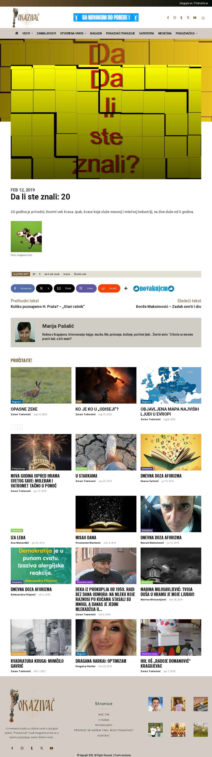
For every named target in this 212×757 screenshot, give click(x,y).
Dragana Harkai (85, 666)
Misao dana (86, 537)
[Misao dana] (106, 514)
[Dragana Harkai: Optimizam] (106, 637)
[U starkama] (106, 452)
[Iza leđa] (41, 514)
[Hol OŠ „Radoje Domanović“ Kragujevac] (171, 637)
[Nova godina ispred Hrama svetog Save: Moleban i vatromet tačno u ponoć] (41, 452)
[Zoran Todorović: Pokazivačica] (201, 704)
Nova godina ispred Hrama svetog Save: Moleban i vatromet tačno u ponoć (35, 481)
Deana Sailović (150, 480)
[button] (203, 18)
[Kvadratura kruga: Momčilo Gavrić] (41, 637)
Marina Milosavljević (153, 599)
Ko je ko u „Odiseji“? (97, 409)
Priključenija (18, 468)
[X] (188, 17)
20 (34, 274)
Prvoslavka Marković (88, 542)
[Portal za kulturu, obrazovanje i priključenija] (25, 18)
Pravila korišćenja (122, 755)
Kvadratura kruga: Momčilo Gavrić (37, 663)
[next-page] (20, 427)
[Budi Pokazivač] (155, 730)
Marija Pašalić (58, 326)
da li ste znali (52, 274)
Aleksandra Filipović (23, 594)
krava (67, 274)
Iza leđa (18, 537)
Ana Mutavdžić (20, 542)
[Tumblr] (181, 17)
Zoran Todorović (21, 414)
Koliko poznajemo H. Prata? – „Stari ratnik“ (48, 306)
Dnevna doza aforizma (161, 476)
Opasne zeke (24, 409)
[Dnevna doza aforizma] (171, 452)
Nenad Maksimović (152, 542)
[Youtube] (195, 17)
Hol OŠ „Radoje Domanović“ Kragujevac (166, 663)
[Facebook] (168, 17)
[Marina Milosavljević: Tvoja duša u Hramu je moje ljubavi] (171, 566)
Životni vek (80, 274)
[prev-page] (13, 427)
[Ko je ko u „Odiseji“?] (106, 385)
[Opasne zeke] (41, 385)
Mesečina (82, 468)
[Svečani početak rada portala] (178, 730)
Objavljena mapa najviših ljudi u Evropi (170, 412)
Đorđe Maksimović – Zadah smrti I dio (168, 306)
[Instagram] (174, 17)
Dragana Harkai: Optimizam (101, 661)
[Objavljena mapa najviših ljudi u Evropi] (171, 385)
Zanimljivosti (83, 530)
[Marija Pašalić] (26, 332)
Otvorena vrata (84, 582)
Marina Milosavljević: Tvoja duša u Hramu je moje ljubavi (167, 591)
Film (79, 401)
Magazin (16, 401)
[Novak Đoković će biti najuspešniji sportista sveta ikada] (155, 704)
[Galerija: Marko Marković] (201, 730)
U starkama (86, 476)
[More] (126, 288)
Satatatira (147, 468)
